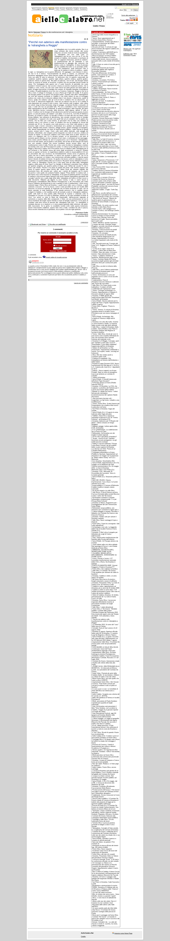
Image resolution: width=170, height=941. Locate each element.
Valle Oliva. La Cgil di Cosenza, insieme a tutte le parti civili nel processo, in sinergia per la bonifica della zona (105, 140)
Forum (62, 9)
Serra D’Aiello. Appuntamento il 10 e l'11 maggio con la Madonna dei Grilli (105, 463)
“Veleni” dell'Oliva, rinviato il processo (104, 223)
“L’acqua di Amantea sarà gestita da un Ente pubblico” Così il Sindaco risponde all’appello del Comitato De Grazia (105, 772)
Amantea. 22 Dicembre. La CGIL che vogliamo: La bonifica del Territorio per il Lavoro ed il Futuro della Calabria (105, 388)
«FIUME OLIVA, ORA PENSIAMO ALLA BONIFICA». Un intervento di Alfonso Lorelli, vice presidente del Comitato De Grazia (105, 668)
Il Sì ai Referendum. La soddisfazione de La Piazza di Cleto (104, 430)
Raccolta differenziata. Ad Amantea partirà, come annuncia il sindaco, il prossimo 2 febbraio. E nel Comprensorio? (104, 75)
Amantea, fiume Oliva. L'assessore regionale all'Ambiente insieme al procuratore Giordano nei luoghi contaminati (104, 602)
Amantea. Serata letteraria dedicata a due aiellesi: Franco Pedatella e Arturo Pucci (104, 153)
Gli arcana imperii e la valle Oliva (103, 490)
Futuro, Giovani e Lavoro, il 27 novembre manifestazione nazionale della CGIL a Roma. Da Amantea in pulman (104, 561)
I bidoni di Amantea (98, 377)
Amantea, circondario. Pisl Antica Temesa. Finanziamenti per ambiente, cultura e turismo (104, 81)
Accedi (124, 4)
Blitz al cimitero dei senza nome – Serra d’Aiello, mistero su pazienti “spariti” (105, 895)
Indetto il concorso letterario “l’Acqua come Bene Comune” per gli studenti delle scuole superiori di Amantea (104, 445)
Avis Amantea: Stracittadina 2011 (103, 461)
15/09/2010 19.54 (38, 262)
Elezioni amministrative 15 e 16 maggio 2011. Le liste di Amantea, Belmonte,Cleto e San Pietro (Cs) (105, 468)
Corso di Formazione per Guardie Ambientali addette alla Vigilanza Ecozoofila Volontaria (103, 69)
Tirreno (43, 32)
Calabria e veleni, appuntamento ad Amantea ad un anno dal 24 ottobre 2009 (105, 587)
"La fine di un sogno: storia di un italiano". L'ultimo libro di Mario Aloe (104, 249)
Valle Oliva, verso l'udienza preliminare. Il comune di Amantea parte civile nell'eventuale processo (105, 271)
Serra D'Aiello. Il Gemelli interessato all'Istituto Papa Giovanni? (104, 380)
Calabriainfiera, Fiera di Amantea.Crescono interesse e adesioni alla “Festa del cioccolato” (105, 281)
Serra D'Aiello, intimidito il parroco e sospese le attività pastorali (104, 839)
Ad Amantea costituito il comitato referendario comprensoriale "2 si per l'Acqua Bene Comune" (104, 499)
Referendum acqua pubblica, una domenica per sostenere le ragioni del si (105, 509)
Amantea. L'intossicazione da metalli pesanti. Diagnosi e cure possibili (104, 230)
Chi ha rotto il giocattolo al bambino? (104, 437)
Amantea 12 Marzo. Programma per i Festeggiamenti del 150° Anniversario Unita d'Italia (104, 504)
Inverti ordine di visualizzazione (56, 257)
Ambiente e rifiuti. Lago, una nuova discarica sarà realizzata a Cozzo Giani (105, 145)
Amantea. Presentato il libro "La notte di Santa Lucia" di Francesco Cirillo (105, 583)
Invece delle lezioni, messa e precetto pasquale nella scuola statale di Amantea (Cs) (105, 60)
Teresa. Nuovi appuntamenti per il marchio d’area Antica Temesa (103, 39)
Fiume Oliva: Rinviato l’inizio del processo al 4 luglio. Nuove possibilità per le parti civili (104, 219)
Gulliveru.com (128, 54)
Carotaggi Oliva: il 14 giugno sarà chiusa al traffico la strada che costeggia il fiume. (105, 741)
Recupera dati (61, 251)
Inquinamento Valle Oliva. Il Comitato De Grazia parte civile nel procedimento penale (105, 643)
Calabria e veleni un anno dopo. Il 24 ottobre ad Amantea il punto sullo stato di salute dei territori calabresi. (105, 591)
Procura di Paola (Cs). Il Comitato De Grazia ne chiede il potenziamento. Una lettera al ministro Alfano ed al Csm (105, 807)
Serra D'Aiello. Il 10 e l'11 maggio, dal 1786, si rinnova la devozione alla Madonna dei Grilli (104, 782)
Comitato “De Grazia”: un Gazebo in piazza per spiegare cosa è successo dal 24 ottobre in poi (105, 918)
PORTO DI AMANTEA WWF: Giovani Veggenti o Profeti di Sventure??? (104, 566)
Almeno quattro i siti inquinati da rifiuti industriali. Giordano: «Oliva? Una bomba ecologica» (105, 751)
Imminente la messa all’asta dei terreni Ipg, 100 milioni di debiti (105, 846)
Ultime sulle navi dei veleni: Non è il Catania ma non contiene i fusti (104, 902)
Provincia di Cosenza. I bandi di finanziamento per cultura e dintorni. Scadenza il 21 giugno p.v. (104, 746)
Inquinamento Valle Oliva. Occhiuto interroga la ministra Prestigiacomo (104, 653)
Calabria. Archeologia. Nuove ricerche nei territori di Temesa (104, 89)
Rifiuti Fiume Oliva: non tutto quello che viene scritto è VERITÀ (105, 679)
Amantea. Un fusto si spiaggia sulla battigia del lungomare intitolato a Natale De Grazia (105, 878)
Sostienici (83, 9)
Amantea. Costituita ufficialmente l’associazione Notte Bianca (103, 787)
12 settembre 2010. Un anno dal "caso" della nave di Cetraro (105, 625)
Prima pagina (36, 9)
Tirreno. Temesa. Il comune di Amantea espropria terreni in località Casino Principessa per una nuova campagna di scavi (105, 312)
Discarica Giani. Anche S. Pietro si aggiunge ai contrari (104, 98)
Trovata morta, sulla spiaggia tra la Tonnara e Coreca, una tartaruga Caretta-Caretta (105, 210)
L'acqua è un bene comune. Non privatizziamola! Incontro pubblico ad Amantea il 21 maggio (104, 777)
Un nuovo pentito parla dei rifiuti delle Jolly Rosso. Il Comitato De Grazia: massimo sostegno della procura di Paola (104, 910)
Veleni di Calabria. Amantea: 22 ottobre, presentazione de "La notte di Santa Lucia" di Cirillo (105, 596)
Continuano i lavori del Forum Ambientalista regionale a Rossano (103, 649)
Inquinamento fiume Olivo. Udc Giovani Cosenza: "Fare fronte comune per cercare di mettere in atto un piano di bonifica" (105, 684)
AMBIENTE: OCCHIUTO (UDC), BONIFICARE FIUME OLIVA (103, 550)
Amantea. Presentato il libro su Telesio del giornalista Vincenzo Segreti (105, 857)
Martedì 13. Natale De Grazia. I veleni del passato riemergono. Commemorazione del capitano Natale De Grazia (105, 394)
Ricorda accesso (61, 246)
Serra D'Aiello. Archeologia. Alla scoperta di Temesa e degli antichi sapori (103, 318)
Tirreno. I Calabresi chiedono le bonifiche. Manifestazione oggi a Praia (104, 256)
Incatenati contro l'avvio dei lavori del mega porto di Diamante (104, 851)
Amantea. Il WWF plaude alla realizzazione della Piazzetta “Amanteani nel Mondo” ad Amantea (105, 297)
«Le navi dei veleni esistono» (102, 892)
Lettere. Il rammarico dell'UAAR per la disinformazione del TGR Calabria (104, 53)
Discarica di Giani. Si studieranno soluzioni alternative (103, 101)
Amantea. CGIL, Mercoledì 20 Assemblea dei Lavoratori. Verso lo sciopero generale (103, 473)
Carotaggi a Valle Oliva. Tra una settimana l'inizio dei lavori (103, 820)
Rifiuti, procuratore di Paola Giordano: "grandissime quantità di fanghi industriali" (104, 702)
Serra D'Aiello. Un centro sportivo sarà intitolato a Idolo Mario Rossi (105, 206)
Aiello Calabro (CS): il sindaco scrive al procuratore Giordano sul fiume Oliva (105, 736)
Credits (76, 9)
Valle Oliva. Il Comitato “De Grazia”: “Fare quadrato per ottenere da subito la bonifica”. (105, 572)
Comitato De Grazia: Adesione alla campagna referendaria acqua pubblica (105, 817)
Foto (57, 9)
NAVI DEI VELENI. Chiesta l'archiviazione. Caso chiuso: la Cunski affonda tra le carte (105, 481)
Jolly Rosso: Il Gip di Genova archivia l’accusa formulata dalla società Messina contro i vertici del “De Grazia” (105, 494)
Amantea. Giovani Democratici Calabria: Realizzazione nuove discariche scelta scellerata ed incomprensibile (105, 120)
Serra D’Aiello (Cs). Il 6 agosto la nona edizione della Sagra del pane (105, 413)
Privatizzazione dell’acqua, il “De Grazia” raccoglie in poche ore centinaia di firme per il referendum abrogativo (105, 791)
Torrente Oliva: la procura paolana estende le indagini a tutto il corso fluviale (103, 824)
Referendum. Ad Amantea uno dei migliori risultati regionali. (103, 434)
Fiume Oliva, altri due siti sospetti (103, 854)
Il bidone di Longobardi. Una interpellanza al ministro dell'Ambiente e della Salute (105, 360)
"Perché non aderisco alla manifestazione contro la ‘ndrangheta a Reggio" (105, 621)
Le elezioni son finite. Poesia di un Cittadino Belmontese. (103, 449)
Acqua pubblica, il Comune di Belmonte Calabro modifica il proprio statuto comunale (105, 487)
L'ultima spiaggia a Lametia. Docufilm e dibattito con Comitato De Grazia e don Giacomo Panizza (105, 513)
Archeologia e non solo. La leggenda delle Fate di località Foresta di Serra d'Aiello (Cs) (104, 528)
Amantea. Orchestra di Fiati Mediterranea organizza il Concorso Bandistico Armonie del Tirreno (104, 125)
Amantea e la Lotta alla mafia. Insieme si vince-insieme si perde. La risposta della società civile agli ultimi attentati (105, 323)
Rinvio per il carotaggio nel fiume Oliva (105, 915)
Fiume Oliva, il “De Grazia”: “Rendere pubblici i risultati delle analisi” (104, 609)
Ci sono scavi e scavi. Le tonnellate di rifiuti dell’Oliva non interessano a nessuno (105, 690)
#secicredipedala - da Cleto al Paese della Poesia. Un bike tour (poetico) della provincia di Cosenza (105, 94)
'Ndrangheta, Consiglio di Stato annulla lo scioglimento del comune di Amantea (105, 829)
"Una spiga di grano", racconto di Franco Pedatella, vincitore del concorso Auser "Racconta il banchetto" (105, 186)
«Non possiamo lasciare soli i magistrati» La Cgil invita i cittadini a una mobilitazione (105, 400)
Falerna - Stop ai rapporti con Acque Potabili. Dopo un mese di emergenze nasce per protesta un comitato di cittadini (104, 373)
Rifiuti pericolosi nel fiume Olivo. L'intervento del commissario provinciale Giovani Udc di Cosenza (105, 756)
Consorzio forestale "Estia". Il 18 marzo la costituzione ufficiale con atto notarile (105, 860)
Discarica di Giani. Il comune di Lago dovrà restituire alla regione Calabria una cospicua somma (105, 48)
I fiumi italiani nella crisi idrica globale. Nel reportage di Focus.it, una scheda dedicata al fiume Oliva (105, 546)
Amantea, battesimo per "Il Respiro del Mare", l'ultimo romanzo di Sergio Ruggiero (105, 422)
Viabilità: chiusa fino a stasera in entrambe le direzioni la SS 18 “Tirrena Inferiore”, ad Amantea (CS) (105, 417)
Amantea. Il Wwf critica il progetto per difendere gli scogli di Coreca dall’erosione (104, 534)
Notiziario (37, 32)
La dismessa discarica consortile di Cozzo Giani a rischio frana (104, 108)
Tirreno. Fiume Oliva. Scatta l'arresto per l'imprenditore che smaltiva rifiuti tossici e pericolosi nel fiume (105, 405)
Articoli (51, 9)
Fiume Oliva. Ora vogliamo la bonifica (104, 569)
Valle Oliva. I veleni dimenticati (102, 607)
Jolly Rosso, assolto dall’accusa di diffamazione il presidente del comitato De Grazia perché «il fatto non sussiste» (105, 194)
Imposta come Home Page (123, 933)
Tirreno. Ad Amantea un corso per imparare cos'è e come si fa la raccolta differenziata (105, 276)
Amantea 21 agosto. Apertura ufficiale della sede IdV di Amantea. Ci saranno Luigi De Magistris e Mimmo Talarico (105, 633)
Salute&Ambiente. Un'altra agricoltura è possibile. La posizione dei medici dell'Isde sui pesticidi (105, 43)
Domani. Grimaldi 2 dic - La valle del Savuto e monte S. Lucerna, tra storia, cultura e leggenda (105, 923)
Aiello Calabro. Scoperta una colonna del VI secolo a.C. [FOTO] (105, 695)
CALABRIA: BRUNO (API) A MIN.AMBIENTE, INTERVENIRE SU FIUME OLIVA (104, 555)
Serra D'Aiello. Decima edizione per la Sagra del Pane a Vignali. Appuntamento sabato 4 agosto (105, 302)
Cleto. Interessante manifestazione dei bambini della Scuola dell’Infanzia (105, 538)
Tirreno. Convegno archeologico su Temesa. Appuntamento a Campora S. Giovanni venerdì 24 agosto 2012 (104, 292)
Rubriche (69, 9)
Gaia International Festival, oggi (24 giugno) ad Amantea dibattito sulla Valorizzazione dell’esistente (104, 715)
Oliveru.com (127, 49)
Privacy (102, 26)
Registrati (135, 4)
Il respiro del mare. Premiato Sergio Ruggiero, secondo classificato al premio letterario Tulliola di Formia (105, 226)
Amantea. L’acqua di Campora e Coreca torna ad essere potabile (105, 761)
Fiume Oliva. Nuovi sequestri (102, 849)
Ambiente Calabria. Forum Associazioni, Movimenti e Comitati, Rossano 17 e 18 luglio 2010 (105, 657)
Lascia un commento (81, 283)
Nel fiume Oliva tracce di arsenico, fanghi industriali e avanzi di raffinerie (104, 580)
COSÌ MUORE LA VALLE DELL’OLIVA (105, 647)
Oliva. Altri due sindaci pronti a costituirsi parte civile (102, 355)
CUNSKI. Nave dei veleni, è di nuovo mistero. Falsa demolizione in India (104, 253)
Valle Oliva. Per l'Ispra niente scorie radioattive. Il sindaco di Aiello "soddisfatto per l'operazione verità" (104, 287)
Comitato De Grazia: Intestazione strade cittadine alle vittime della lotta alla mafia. (105, 662)
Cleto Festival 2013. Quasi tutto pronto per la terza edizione (105, 168)
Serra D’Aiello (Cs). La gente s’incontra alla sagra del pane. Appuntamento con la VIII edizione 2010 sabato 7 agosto (105, 638)
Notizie (44, 9)
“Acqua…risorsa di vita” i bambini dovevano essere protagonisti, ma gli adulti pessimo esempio (104, 440)
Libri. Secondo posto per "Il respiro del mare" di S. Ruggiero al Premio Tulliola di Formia (105, 245)
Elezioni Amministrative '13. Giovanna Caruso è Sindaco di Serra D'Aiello (105, 215)
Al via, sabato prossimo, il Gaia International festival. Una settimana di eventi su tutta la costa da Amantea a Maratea (105, 728)
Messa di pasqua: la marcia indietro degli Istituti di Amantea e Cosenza (104, 56)
